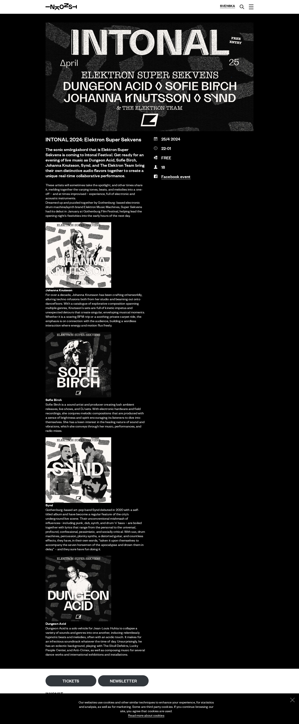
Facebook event (175, 176)
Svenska (227, 6)
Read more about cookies (146, 715)
